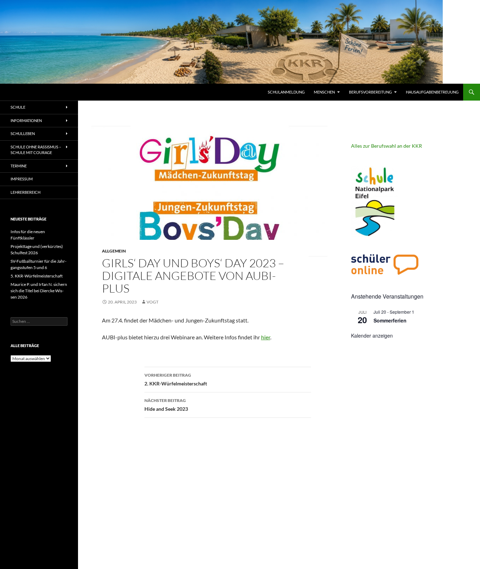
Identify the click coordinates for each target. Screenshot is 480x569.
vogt (152, 302)
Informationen (26, 120)
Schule (18, 107)
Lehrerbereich (25, 192)
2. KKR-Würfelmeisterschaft (175, 379)
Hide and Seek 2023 (166, 405)
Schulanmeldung (286, 92)
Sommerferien (390, 320)
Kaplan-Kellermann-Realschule (54, 92)
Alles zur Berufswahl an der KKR (386, 146)
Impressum (22, 179)
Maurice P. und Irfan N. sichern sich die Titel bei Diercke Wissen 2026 (39, 291)
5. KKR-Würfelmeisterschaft (37, 276)
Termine (19, 166)
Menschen (324, 92)
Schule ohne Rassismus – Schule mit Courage (36, 150)
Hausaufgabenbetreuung (432, 92)
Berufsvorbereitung (370, 92)
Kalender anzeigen (372, 335)
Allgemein (114, 251)
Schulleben (23, 133)
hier (265, 337)
